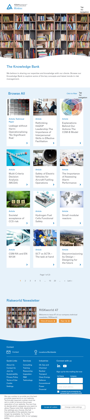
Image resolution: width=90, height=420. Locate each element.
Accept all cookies (50, 407)
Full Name (61, 376)
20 (55, 281)
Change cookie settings (73, 407)
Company (73, 376)
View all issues (47, 321)
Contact (15, 352)
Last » (69, 281)
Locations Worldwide (47, 352)
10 (50, 281)
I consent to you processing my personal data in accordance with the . (71, 393)
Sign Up (64, 321)
